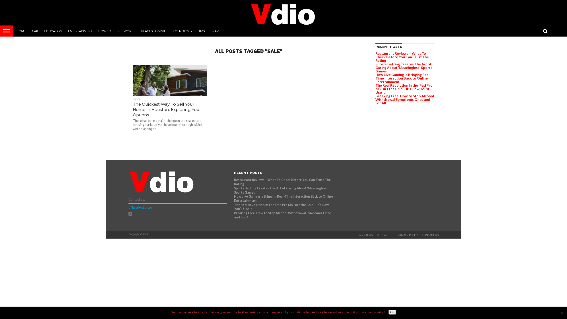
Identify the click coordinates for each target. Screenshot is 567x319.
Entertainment (80, 31)
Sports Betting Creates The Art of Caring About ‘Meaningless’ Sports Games (403, 67)
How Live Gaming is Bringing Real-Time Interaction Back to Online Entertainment (403, 78)
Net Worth (126, 31)
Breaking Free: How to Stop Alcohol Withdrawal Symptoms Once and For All (404, 99)
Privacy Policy (408, 235)
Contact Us (385, 235)
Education (53, 31)
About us (366, 235)
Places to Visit (153, 31)
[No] (561, 313)
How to (104, 31)
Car (35, 31)
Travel (216, 31)
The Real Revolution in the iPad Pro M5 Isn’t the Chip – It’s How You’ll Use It (404, 88)
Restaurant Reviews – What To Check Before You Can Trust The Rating (402, 56)
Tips (202, 31)
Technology (181, 31)
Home (21, 31)
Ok (392, 312)
